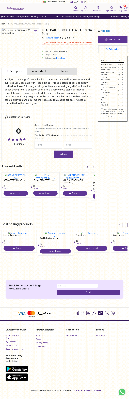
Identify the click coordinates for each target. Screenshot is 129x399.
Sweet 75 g (81, 235)
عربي (75, 2)
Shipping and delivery (15, 349)
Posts (38, 339)
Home (4, 24)
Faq (7, 338)
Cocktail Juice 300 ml (49, 238)
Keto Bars (60, 58)
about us (39, 335)
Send (88, 292)
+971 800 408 (13, 335)
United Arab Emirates (56, 2)
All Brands (100, 335)
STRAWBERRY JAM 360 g (14, 180)
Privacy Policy (42, 343)
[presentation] (88, 167)
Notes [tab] (64, 71)
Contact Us (40, 346)
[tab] (14, 71)
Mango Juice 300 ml (12, 235)
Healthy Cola (71, 335)
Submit (63, 154)
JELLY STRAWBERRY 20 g (44, 180)
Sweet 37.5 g (118, 235)
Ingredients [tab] (41, 71)
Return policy (11, 345)
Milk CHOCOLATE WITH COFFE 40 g (73, 181)
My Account (11, 342)
